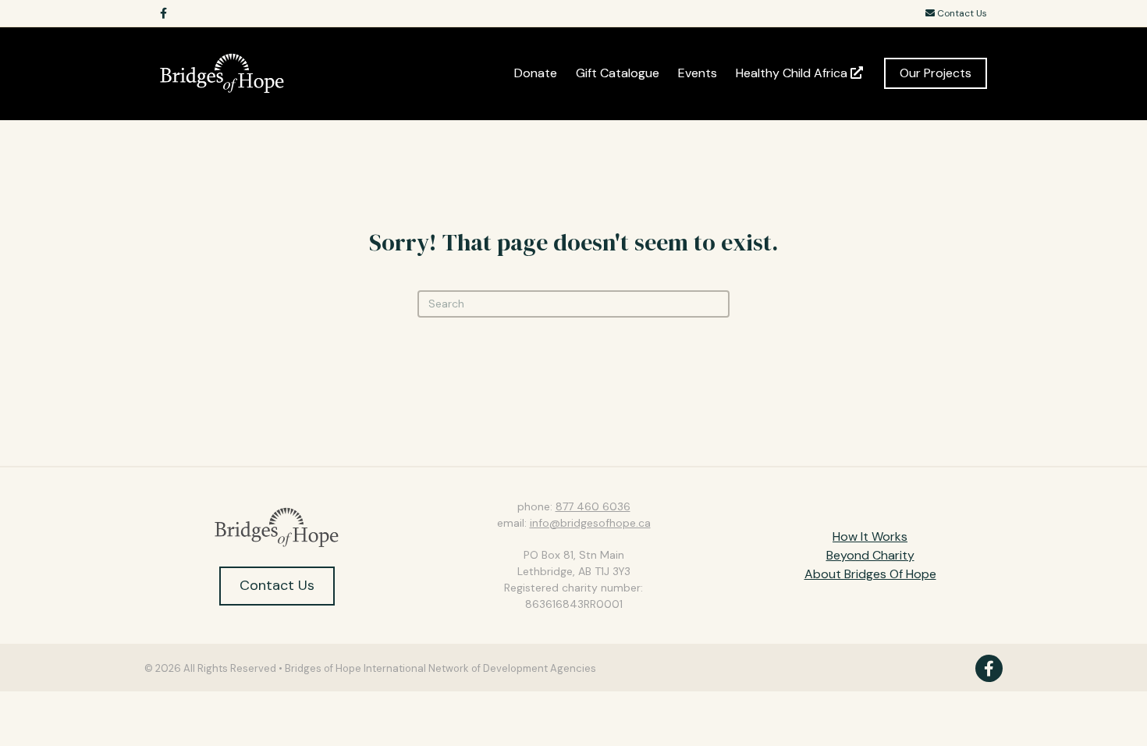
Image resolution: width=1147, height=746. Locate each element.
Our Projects (935, 73)
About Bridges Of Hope (870, 574)
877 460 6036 (593, 506)
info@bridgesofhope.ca (590, 523)
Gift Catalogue (617, 73)
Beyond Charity (870, 555)
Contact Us (961, 13)
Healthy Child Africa (793, 73)
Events (697, 73)
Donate (535, 73)
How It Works (870, 536)
